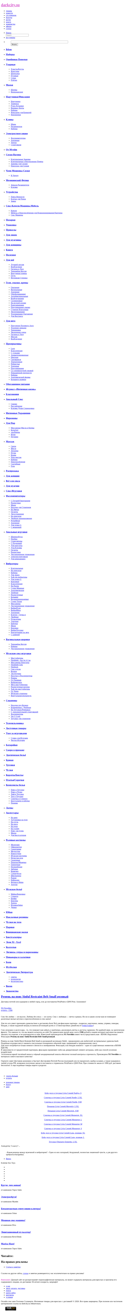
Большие (14, 597)
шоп (7, 1087)
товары (9, 11)
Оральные (15, 287)
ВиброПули (16, 608)
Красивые (15, 582)
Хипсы (14, 903)
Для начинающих (18, 559)
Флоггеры (15, 71)
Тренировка (16, 330)
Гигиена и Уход (17, 269)
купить (9, 1078)
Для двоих (15, 575)
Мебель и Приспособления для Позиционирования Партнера (36, 213)
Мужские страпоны (19, 693)
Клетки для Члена (18, 199)
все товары (10, 37)
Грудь (13, 276)
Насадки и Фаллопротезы (21, 676)
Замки (13, 201)
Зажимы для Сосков (19, 164)
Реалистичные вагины (20, 687)
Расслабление (16, 406)
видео (8, 20)
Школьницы (16, 876)
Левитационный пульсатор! (16, 1232)
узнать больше (12, 1076)
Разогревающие (17, 305)
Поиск (8, 33)
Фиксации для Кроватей (21, 112)
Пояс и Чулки (16, 792)
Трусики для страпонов (21, 718)
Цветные (14, 357)
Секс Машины (17, 215)
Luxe (13, 348)
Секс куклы (16, 669)
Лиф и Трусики (17, 794)
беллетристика (17, 981)
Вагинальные (16, 290)
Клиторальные (17, 568)
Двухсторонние (17, 514)
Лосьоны (14, 451)
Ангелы (14, 884)
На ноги (14, 824)
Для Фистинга (17, 316)
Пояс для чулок (17, 831)
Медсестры (15, 851)
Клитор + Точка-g (18, 615)
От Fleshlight (16, 680)
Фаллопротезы (17, 714)
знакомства (10, 24)
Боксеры (14, 901)
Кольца (14, 671)
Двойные (15, 617)
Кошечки (14, 871)
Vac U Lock (15, 716)
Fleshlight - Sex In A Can (21, 660)
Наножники (16, 115)
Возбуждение (16, 267)
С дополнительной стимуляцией (24, 712)
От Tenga (14, 691)
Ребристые (15, 364)
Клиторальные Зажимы (21, 159)
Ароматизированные (19, 355)
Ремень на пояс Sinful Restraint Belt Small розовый (34, 996)
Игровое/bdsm (17, 905)
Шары (13, 124)
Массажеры (16, 604)
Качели (14, 211)
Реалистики (16, 503)
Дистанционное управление (23, 554)
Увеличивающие (18, 312)
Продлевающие (17, 368)
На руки (14, 826)
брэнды (9, 17)
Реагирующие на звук (20, 632)
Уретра (14, 143)
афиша (8, 26)
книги (8, 22)
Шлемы (14, 90)
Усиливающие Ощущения (22, 314)
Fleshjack (14, 667)
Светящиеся (16, 359)
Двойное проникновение (21, 518)
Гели (13, 466)
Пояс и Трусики (17, 790)
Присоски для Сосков (20, 166)
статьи (8, 29)
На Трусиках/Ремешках (20, 710)
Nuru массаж (16, 457)
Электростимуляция (19, 557)
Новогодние (16, 854)
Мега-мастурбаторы (19, 685)
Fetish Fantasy (87, 1026)
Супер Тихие (16, 601)
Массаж (14, 337)
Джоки (14, 907)
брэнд (8, 1084)
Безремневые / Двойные (21, 707)
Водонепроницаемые (20, 599)
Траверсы (15, 104)
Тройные (14, 593)
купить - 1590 (6, 1010)
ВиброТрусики (17, 630)
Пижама (14, 803)
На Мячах (15, 510)
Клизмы (14, 187)
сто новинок (11, 15)
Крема (13, 455)
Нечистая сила (17, 858)
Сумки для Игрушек (19, 738)
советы (14, 977)
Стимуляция (16, 145)
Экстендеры (16, 674)
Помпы (14, 678)
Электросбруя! (9, 1197)
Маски (13, 833)
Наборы (14, 110)
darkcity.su (10, 5)
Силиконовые (17, 301)
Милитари (15, 845)
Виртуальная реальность (21, 696)
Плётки (14, 80)
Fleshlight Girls (17, 665)
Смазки (14, 404)
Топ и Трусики (17, 796)
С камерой (15, 635)
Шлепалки (15, 73)
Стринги (14, 896)
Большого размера (18, 379)
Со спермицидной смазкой (22, 371)
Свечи (13, 446)
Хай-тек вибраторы (19, 577)
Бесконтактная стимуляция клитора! (21, 1208)
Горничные (15, 865)
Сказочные (15, 860)
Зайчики (14, 869)
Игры (13, 434)
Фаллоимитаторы (18, 138)
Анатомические (17, 590)
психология (16, 979)
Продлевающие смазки (20, 307)
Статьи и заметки (13, 1267)
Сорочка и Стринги (19, 799)
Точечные (15, 366)
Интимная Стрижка (19, 278)
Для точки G (16, 525)
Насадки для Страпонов (21, 507)
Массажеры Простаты (20, 662)
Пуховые (14, 76)
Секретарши (16, 849)
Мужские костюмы (19, 856)
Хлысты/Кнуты (17, 69)
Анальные (15, 140)
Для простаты (16, 546)
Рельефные (15, 521)
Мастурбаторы (17, 658)
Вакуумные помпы (19, 273)
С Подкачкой (16, 543)
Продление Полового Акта (22, 326)
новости (9, 13)
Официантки (16, 847)
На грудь (14, 822)
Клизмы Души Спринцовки (22, 408)
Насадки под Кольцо (19, 705)
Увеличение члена (18, 332)
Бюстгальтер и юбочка (20, 801)
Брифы (14, 898)
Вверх (8, 1159)
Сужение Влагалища (19, 309)
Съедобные (15, 464)
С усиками (15, 353)
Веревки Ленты (17, 108)
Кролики (14, 628)
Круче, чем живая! (11, 1185)
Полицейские (16, 867)
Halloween (15, 880)
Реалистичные (17, 595)
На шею (14, 818)
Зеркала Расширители (20, 185)
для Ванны (15, 432)
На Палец (15, 586)
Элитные (14, 621)
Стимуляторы (16, 541)
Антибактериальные (19, 296)
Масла (13, 448)
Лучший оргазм (17, 265)
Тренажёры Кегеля (18, 271)
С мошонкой (16, 527)
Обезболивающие (18, 294)
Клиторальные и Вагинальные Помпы (27, 161)
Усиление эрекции (18, 328)
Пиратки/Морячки (18, 862)
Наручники (15, 101)
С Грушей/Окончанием (20, 501)
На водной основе (18, 303)
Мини (13, 505)
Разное (13, 878)
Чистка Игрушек (18, 740)
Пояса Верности (17, 197)
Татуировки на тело (19, 820)
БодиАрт (14, 430)
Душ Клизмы (16, 548)
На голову (15, 829)
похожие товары (13, 1082)
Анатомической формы (20, 377)
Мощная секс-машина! (13, 1220)
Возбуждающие (17, 298)
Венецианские (17, 92)
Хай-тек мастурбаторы (20, 689)
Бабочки (14, 624)
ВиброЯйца (16, 610)
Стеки (13, 78)
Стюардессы (16, 873)
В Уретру (15, 175)
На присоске (16, 516)
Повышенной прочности (21, 373)
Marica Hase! (8, 1243)
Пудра (13, 453)
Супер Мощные (17, 588)
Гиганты (14, 512)
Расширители (16, 126)
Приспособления (18, 462)
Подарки (14, 437)
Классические (17, 351)
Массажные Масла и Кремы (22, 428)
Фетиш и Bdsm (17, 882)
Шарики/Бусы (17, 537)
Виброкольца (16, 682)
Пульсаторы (16, 619)
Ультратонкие (16, 362)
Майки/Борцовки (18, 894)
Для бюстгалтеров (18, 835)
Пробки (14, 539)
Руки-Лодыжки (17, 106)
